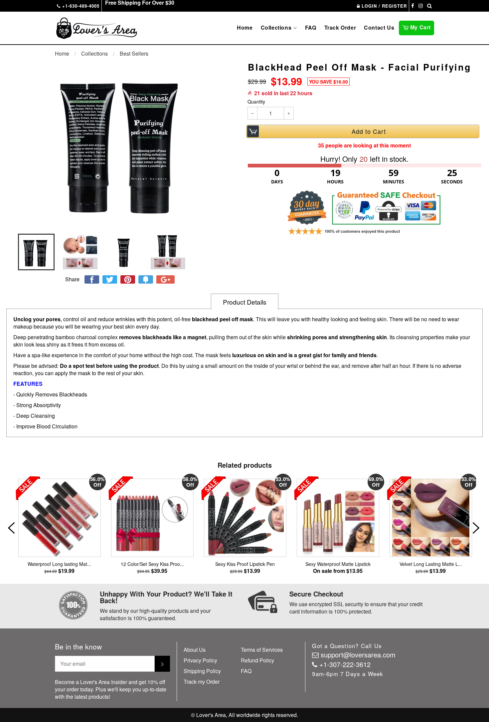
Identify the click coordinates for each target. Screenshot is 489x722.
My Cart (421, 26)
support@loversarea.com (358, 654)
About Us (195, 649)
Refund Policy (257, 660)
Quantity (256, 102)
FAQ (310, 27)
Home (244, 27)
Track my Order (202, 681)
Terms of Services (262, 649)
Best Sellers (134, 53)
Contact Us (379, 27)
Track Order (340, 27)
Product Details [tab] (244, 301)
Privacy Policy (200, 660)
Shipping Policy (202, 671)
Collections (277, 27)
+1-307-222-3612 (345, 664)
